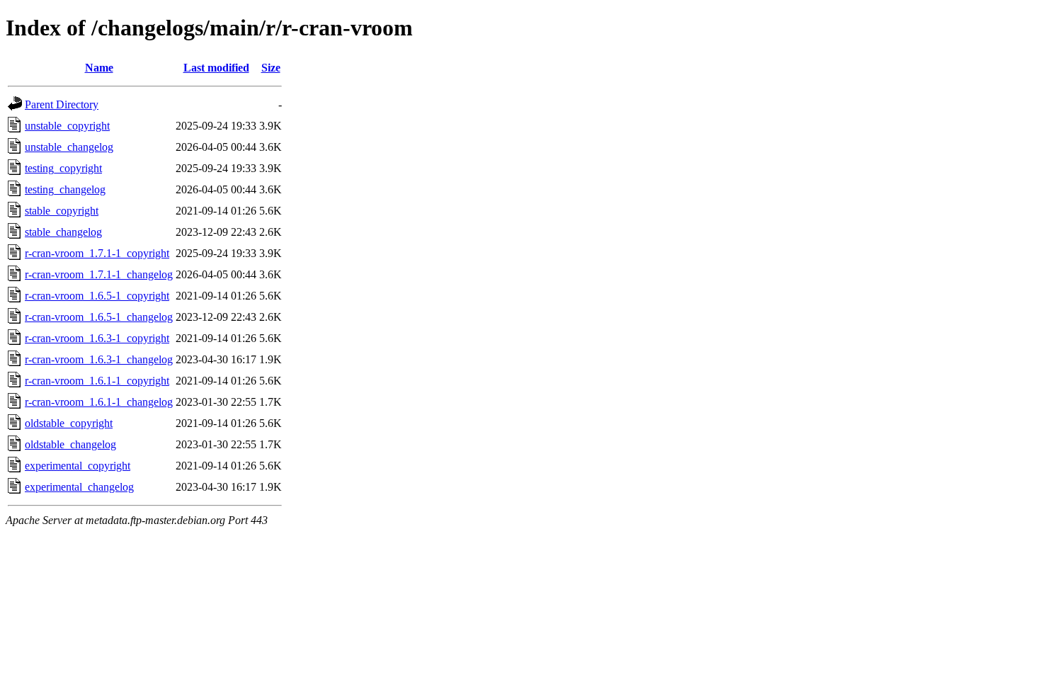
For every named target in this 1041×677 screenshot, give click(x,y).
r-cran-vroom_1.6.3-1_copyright (97, 338)
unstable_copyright (67, 126)
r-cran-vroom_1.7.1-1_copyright (97, 253)
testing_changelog (65, 189)
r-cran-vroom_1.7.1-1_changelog (99, 274)
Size (270, 68)
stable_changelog (63, 232)
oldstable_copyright (69, 423)
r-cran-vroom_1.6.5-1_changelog (99, 317)
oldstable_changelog (70, 444)
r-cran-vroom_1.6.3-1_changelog (99, 359)
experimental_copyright (77, 466)
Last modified (216, 68)
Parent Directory (61, 104)
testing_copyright (63, 168)
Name (99, 68)
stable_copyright (61, 211)
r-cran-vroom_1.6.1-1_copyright (97, 381)
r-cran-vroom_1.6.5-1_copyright (97, 296)
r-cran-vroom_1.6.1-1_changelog (99, 402)
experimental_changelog (79, 487)
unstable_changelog (69, 147)
